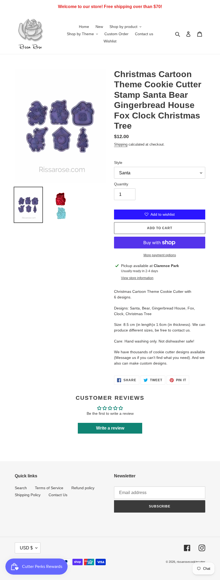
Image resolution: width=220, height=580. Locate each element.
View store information (137, 278)
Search (21, 488)
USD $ (26, 548)
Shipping (120, 144)
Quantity (121, 184)
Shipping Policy (28, 495)
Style (118, 162)
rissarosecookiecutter (191, 561)
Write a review (110, 428)
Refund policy (82, 488)
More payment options (160, 255)
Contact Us (58, 495)
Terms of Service (49, 488)
